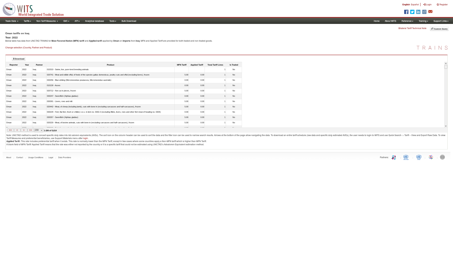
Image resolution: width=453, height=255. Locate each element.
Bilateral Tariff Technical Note (412, 28)
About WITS (390, 20)
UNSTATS (418, 156)
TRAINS (433, 48)
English (406, 4)
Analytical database (94, 20)
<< (10, 130)
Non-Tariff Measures (46, 20)
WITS (35, 9)
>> (30, 130)
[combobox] (38, 130)
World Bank (443, 156)
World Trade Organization (431, 156)
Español (415, 4)
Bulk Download (129, 20)
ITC (394, 156)
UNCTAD (406, 156)
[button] (10, 130)
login (85, 138)
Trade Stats (11, 20)
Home (377, 20)
